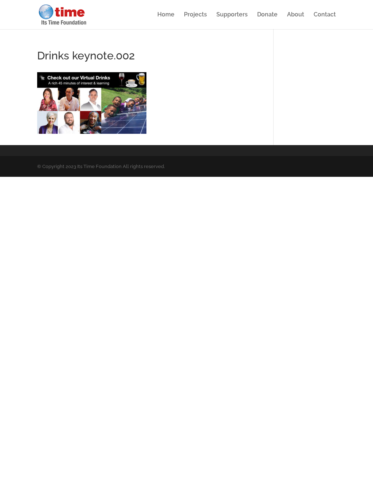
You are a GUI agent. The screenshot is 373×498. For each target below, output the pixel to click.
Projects (195, 15)
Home (165, 15)
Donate (267, 15)
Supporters (232, 15)
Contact (325, 15)
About (295, 15)
